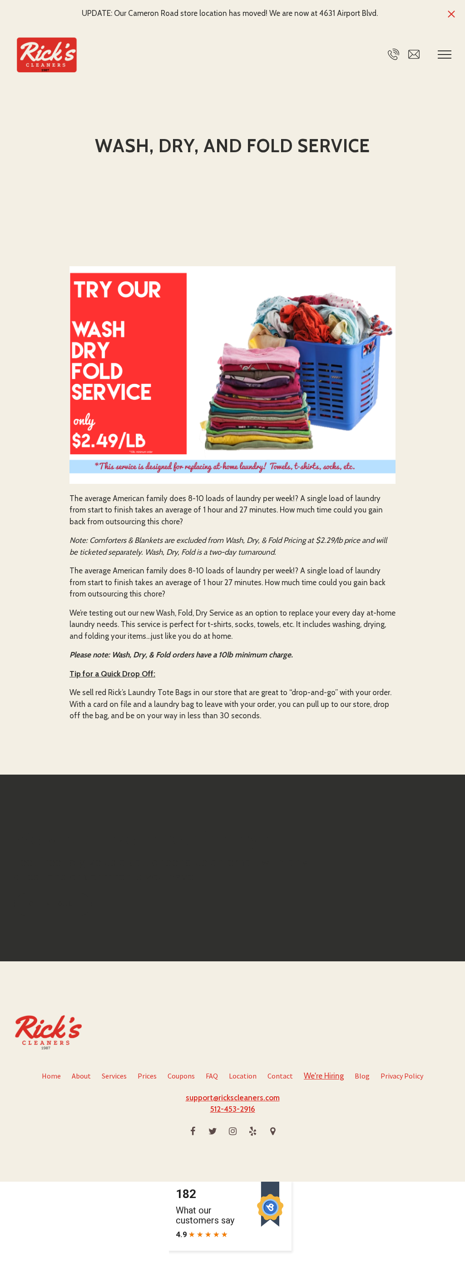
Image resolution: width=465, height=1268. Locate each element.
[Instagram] (232, 1131)
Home (51, 1075)
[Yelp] (252, 1131)
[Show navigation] (444, 54)
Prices (147, 1075)
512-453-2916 (232, 1109)
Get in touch (53, 904)
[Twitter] (212, 1131)
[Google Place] (272, 1131)
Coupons (181, 1075)
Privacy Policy (402, 1075)
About (81, 1075)
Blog (362, 1075)
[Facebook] (192, 1131)
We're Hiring (324, 1076)
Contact (280, 1075)
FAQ (212, 1075)
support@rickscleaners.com (233, 1097)
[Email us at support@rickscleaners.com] (414, 54)
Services (114, 1075)
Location (243, 1075)
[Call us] (393, 54)
